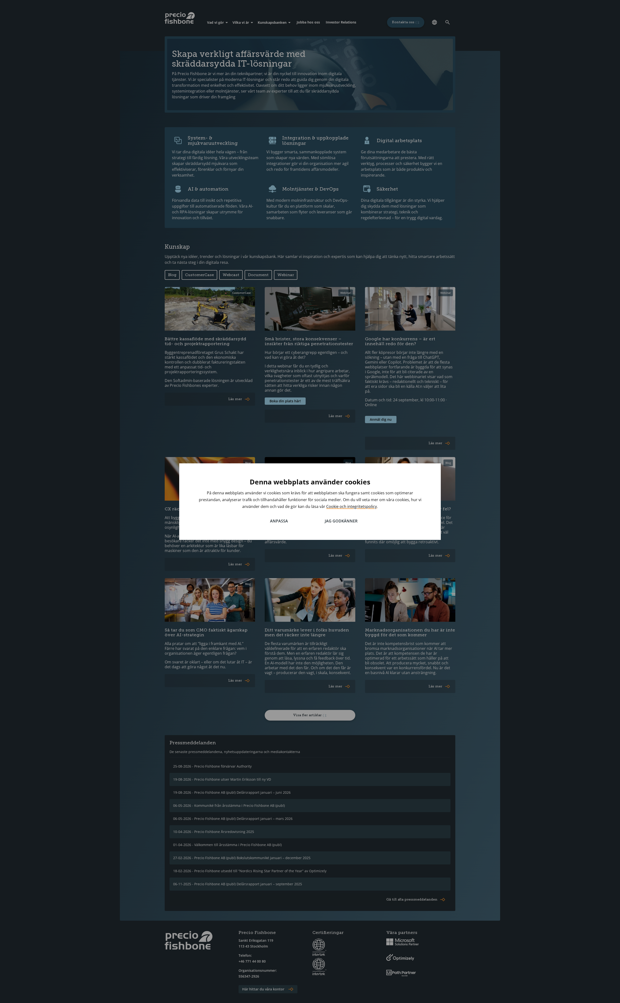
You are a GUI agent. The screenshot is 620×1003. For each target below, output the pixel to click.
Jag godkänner (341, 521)
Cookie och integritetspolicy (351, 506)
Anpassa (279, 521)
